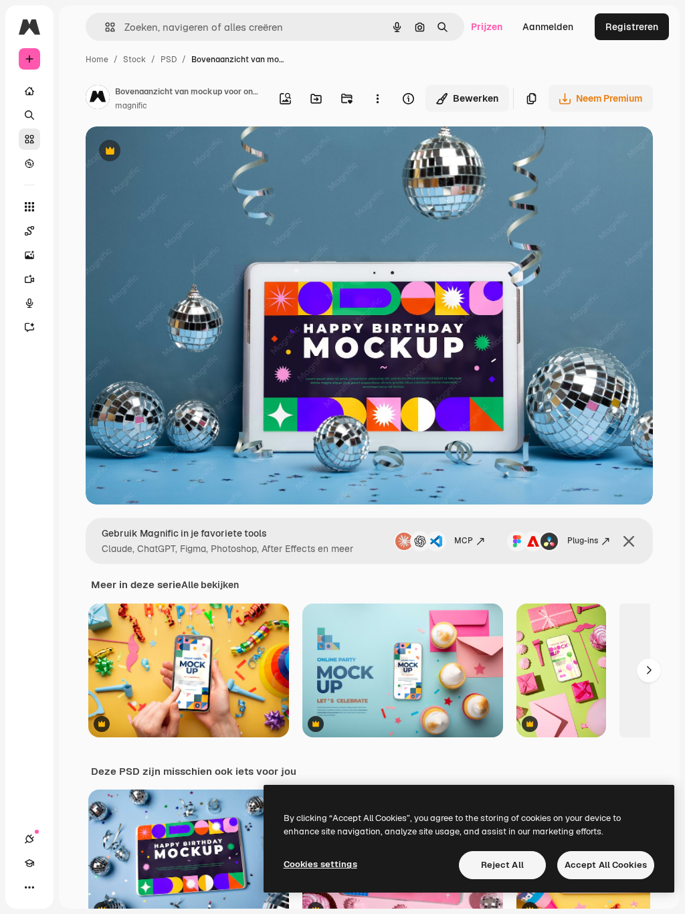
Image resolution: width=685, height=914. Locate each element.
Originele (174, 152)
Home (97, 59)
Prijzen (486, 27)
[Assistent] (29, 327)
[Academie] (29, 863)
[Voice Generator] (29, 303)
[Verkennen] (29, 163)
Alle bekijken (210, 585)
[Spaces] (29, 231)
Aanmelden (547, 27)
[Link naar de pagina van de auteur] (98, 99)
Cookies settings (320, 864)
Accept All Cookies (606, 865)
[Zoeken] (29, 115)
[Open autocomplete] (104, 27)
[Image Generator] (29, 255)
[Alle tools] (29, 206)
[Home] (29, 91)
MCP (463, 540)
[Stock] (29, 139)
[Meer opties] (377, 98)
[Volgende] (649, 670)
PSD (169, 59)
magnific (131, 105)
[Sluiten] (629, 541)
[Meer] (29, 887)
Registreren (631, 27)
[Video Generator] (29, 279)
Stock (134, 59)
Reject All (502, 865)
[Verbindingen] (29, 839)
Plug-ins (582, 540)
